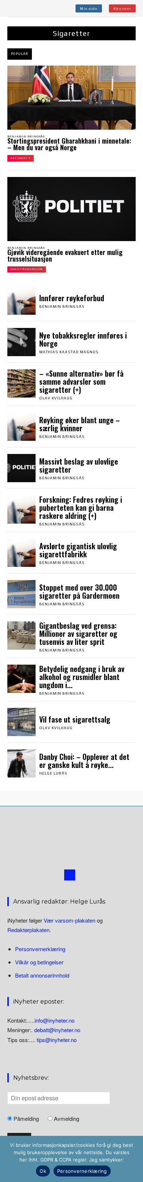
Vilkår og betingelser (39, 962)
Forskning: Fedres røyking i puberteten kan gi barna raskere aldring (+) (80, 507)
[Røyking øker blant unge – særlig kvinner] (21, 427)
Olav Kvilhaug (56, 398)
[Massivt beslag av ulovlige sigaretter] (21, 468)
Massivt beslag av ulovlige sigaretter (78, 465)
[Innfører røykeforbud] (21, 301)
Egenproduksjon (26, 269)
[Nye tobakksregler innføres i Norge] (21, 342)
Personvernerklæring (40, 949)
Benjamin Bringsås (26, 136)
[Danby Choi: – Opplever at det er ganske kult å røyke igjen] (21, 763)
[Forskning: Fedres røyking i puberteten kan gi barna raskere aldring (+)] (21, 509)
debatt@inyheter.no (57, 1030)
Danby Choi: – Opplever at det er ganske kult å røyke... (84, 760)
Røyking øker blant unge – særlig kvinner (79, 423)
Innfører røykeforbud (71, 297)
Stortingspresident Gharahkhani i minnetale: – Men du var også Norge (69, 144)
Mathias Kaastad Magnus (69, 352)
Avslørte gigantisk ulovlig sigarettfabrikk (78, 549)
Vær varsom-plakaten (69, 920)
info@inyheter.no (54, 1020)
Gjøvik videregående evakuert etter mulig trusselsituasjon (64, 255)
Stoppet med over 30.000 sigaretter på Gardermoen (79, 591)
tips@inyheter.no (57, 1040)
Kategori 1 (20, 158)
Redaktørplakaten (28, 930)
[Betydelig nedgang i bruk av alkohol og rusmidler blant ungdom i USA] (21, 679)
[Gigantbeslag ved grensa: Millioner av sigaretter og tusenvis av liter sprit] (21, 635)
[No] (134, 1159)
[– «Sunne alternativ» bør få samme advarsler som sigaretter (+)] (21, 383)
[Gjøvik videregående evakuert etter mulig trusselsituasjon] (71, 209)
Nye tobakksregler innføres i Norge (83, 339)
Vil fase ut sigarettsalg (74, 719)
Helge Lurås (53, 773)
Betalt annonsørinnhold (42, 975)
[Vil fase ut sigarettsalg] (21, 722)
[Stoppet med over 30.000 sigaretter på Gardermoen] (21, 594)
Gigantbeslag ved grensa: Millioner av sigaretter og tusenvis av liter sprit (78, 633)
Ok (43, 1171)
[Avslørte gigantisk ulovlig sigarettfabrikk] (21, 553)
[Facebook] (69, 874)
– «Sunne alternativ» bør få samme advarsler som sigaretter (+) (81, 381)
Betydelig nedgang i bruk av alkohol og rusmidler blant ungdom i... (81, 676)
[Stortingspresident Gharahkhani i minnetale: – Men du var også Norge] (71, 98)
